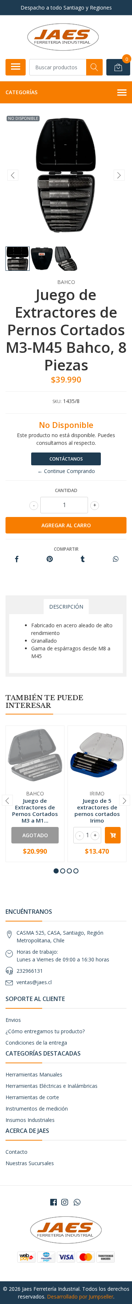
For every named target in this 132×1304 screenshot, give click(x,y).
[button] (56, 870)
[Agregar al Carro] (113, 835)
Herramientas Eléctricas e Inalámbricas (52, 1085)
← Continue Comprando (66, 471)
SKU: (57, 401)
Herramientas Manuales (34, 1074)
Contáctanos (66, 459)
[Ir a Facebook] (53, 1202)
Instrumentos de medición (37, 1108)
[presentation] (12, 175)
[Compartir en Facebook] (16, 559)
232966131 (29, 970)
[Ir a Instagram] (64, 1202)
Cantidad (66, 490)
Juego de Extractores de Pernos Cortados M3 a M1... (35, 810)
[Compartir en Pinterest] (50, 559)
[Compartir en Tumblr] (83, 559)
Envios (13, 1019)
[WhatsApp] (77, 1202)
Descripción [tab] (66, 606)
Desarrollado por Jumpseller (80, 1296)
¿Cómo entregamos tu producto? (45, 1031)
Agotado (35, 835)
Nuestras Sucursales (30, 1163)
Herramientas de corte (32, 1097)
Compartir (66, 549)
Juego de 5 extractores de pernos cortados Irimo (97, 810)
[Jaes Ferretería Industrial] (63, 37)
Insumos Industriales (30, 1119)
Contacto (16, 1151)
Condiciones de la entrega (36, 1042)
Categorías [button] (21, 92)
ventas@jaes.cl (34, 982)
